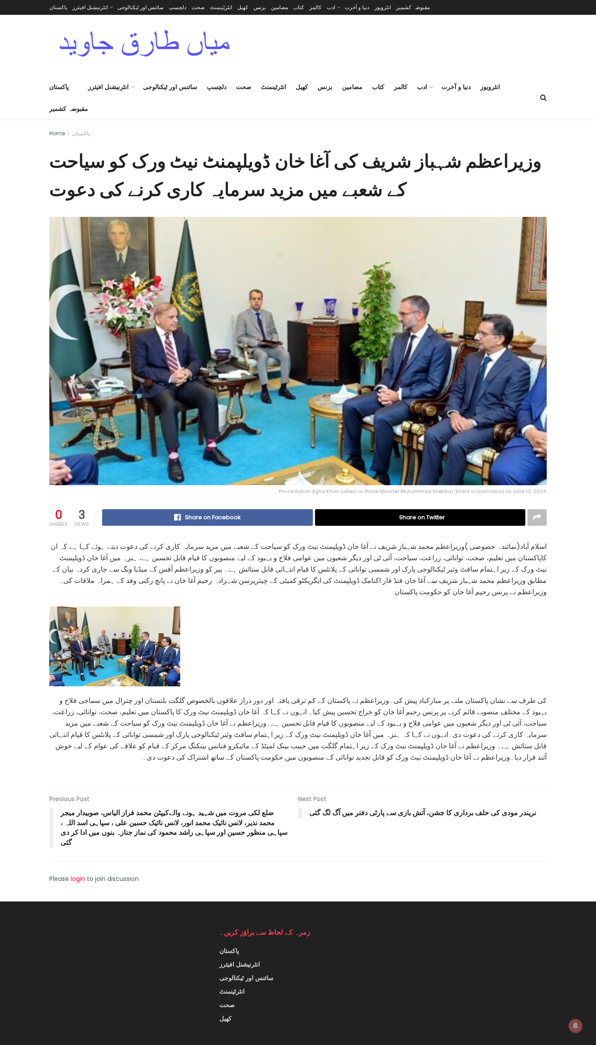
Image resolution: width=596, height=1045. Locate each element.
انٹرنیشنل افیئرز (90, 7)
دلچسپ (177, 7)
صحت (198, 7)
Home (57, 133)
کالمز (315, 7)
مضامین (279, 7)
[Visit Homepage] (144, 45)
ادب (331, 7)
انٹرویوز (382, 7)
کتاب (298, 7)
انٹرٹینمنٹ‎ (221, 7)
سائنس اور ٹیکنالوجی (140, 7)
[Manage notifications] (575, 1026)
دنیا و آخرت (357, 7)
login (78, 878)
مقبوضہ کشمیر (413, 7)
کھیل (242, 7)
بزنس (259, 7)
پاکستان (58, 7)
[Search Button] (543, 98)
